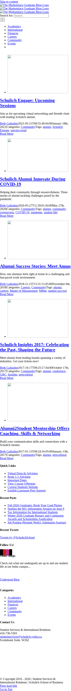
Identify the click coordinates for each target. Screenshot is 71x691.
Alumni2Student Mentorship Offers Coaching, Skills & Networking (34, 431)
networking (25, 374)
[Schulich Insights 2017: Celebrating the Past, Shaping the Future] (38, 336)
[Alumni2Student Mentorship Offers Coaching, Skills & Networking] (38, 420)
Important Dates (17, 480)
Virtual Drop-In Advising (23, 473)
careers (4, 290)
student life (50, 212)
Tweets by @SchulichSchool (17, 537)
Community (28, 126)
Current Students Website (23, 487)
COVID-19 (22, 212)
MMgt (43, 290)
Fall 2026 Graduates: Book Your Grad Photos (35, 505)
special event (18, 130)
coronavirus (7, 212)
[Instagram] (7, 552)
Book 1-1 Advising (19, 476)
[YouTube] (4, 552)
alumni (47, 126)
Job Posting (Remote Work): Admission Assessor (37, 522)
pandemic (36, 212)
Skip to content (9, 1)
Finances (13, 604)
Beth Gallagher (9, 123)
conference (59, 371)
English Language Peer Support (27, 490)
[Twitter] (1, 552)
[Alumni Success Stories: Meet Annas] (38, 258)
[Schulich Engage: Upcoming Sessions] (38, 92)
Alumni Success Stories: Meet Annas (35, 266)
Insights (12, 374)
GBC (3, 374)
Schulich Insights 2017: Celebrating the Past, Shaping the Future (34, 347)
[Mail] (10, 552)
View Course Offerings (21, 483)
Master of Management (23, 290)
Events (12, 614)
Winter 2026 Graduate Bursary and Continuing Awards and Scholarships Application (36, 517)
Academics (14, 597)
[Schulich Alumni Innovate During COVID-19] (38, 170)
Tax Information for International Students (33, 512)
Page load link (8, 685)
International (15, 601)
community (59, 209)
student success (57, 290)
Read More (6, 133)
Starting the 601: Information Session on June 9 (36, 508)
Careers (25, 287)
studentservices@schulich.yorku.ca (21, 636)
